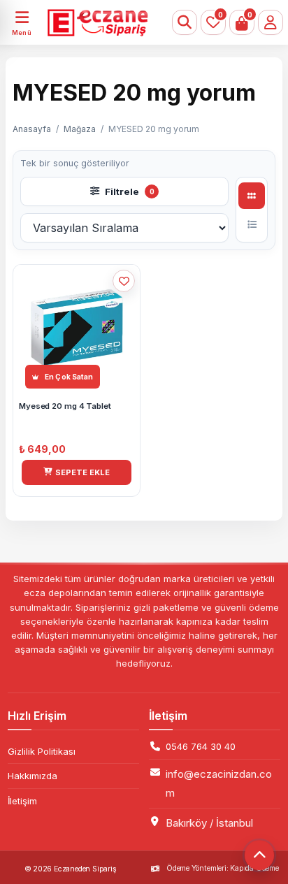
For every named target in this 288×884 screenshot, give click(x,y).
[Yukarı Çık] (259, 855)
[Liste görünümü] (251, 224)
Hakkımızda (32, 775)
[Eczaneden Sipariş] (81, 22)
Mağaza (80, 129)
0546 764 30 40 (201, 746)
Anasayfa (32, 129)
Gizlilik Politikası (41, 751)
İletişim (22, 800)
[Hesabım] (270, 22)
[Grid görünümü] (251, 195)
